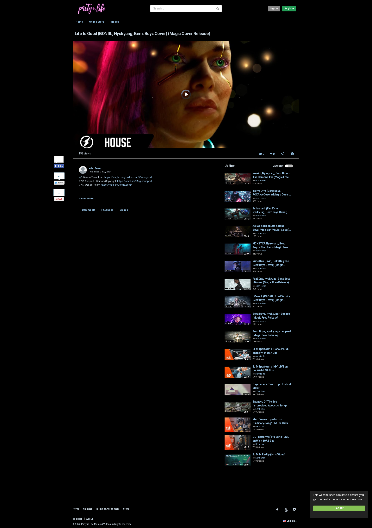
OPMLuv (259, 426)
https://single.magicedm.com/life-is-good (128, 177)
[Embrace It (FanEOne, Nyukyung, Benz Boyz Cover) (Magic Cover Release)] (238, 214)
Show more (86, 198)
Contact (87, 508)
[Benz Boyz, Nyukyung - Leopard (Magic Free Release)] (238, 337)
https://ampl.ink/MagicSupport (134, 181)
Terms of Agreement (107, 508)
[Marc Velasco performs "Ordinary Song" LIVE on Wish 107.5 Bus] (238, 424)
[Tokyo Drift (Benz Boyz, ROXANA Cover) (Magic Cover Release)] (238, 196)
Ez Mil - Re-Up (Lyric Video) (268, 454)
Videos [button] (114, 21)
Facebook (107, 209)
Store (126, 508)
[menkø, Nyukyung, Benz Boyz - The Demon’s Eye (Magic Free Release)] (238, 178)
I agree (339, 508)
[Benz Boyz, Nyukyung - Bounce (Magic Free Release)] (238, 319)
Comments (88, 209)
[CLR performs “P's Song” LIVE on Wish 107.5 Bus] (238, 442)
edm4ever (95, 168)
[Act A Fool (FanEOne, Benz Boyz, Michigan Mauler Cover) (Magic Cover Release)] (238, 231)
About (89, 519)
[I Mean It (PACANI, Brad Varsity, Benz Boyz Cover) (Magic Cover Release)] (238, 302)
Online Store (96, 21)
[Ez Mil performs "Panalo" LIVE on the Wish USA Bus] (238, 354)
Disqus (124, 209)
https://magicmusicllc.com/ (116, 184)
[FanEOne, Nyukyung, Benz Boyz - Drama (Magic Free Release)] (238, 284)
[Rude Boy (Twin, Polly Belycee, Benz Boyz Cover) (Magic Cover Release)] (238, 266)
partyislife (260, 356)
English (290, 520)
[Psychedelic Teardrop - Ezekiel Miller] (238, 389)
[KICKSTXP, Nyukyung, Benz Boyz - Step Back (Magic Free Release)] (238, 249)
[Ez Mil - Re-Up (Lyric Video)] (238, 460)
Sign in (274, 8)
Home (79, 21)
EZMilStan (260, 391)
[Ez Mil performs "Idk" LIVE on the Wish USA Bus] (238, 372)
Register (289, 8)
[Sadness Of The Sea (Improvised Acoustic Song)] (238, 407)
